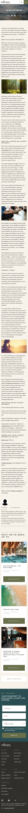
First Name (7, 708)
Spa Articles (17, 753)
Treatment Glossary (7, 788)
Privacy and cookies (19, 772)
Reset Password (5, 775)
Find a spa (4, 753)
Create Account (5, 778)
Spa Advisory (5, 794)
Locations (4, 758)
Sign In (3, 772)
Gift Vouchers (5, 756)
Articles (7, 5)
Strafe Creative (9, 808)
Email (5, 716)
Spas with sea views (11, 609)
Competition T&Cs (18, 778)
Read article (14, 579)
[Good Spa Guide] (5, 2)
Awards (3, 761)
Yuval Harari (5, 150)
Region (6, 722)
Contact (3, 785)
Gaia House (4, 440)
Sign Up (14, 735)
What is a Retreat (16, 491)
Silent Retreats (15, 5)
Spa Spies (16, 758)
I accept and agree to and (14, 729)
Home (2, 5)
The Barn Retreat (6, 463)
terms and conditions (10, 730)
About (3, 764)
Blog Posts (17, 756)
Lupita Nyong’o (5, 426)
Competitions (17, 761)
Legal (15, 775)
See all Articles (14, 678)
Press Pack (4, 791)
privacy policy (18, 728)
